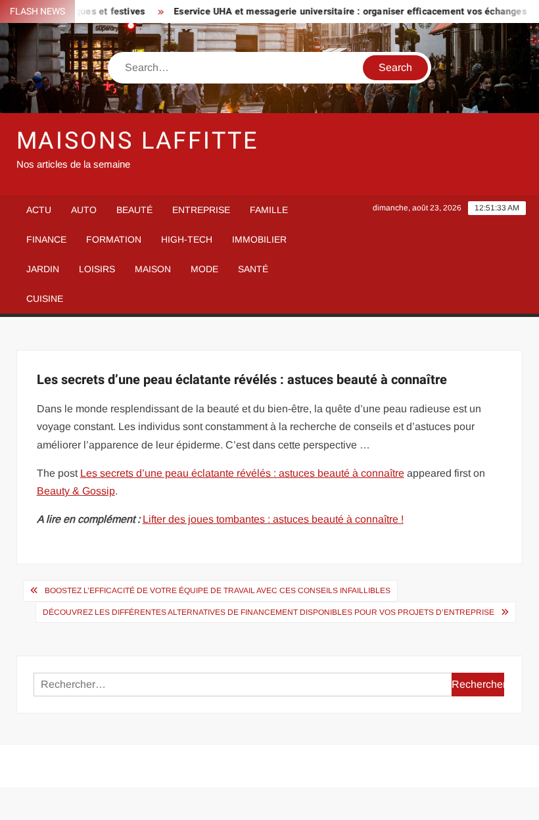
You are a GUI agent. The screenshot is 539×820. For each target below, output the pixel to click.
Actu (38, 210)
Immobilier (259, 239)
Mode (204, 269)
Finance (46, 239)
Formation (113, 239)
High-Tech (186, 239)
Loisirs (97, 269)
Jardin (42, 269)
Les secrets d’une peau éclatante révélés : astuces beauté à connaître (242, 473)
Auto (84, 210)
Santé (253, 269)
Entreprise (201, 210)
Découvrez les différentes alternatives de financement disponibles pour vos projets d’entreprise (268, 612)
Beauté (134, 210)
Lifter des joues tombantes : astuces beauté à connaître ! (273, 519)
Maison (153, 269)
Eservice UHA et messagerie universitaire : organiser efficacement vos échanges (341, 11)
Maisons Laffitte (137, 141)
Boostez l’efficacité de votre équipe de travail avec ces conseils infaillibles (217, 590)
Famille (269, 210)
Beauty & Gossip (76, 490)
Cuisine (44, 298)
